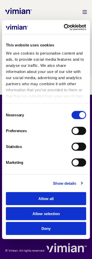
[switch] (79, 131)
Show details (64, 183)
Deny (46, 228)
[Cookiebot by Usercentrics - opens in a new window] (65, 27)
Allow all (46, 198)
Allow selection (46, 213)
